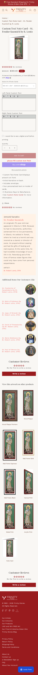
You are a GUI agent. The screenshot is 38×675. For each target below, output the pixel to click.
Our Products (7, 623)
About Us (5, 654)
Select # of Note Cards (10, 81)
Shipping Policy (8, 644)
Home (4, 18)
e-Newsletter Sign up (10, 660)
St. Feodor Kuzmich (14, 219)
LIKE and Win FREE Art (11, 626)
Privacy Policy (7, 639)
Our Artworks (7, 621)
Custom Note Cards (15, 195)
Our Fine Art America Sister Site (15, 629)
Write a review (19, 374)
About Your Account (10, 665)
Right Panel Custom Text (12, 113)
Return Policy (7, 641)
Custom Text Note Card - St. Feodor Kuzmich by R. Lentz (17, 22)
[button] (3, 10)
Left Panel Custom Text (11, 93)
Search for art (6, 10)
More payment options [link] (19, 170)
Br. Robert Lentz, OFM (12, 271)
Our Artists (6, 618)
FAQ (3, 662)
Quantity (5, 143)
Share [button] (7, 203)
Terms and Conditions (10, 647)
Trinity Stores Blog (9, 632)
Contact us (6, 657)
